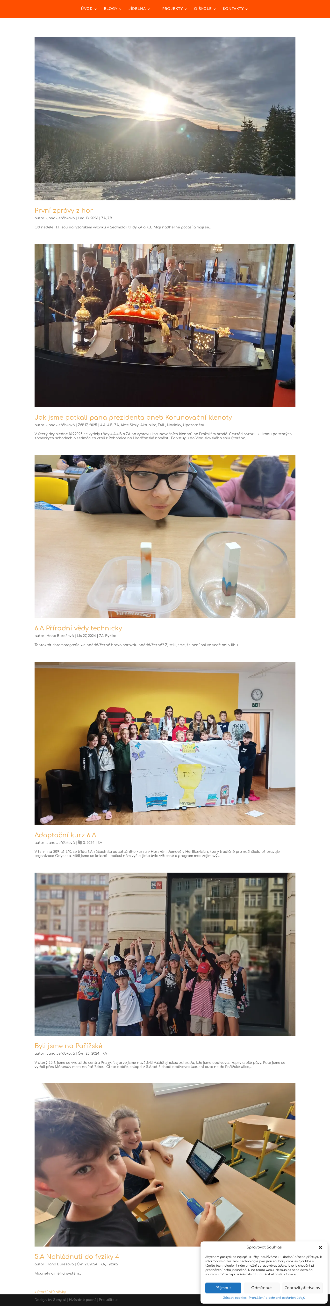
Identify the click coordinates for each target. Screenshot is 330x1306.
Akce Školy (130, 425)
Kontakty (233, 9)
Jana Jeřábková (60, 218)
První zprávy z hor (64, 210)
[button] (320, 1247)
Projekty (172, 9)
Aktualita (148, 425)
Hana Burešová (60, 636)
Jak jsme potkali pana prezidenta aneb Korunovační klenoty (133, 417)
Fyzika (110, 636)
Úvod (87, 9)
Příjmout (223, 1288)
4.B (110, 425)
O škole (203, 9)
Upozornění (193, 425)
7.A (103, 218)
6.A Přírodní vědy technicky (78, 628)
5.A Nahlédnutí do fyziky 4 (77, 1256)
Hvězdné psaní (82, 1300)
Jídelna (137, 9)
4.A (103, 425)
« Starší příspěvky (50, 1292)
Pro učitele (108, 1300)
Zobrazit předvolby (302, 1288)
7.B (110, 218)
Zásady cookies (234, 1297)
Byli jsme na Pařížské (68, 1046)
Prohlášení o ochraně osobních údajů (277, 1297)
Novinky (174, 425)
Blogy (110, 9)
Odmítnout (261, 1288)
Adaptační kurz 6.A (65, 835)
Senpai (59, 1300)
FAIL (161, 425)
